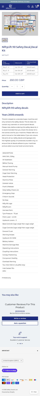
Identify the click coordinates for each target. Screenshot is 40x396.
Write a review (20, 318)
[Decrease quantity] (12, 87)
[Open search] (29, 6)
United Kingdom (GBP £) (11, 360)
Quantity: (5, 86)
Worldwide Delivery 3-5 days (20, 1)
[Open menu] (3, 6)
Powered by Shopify (8, 392)
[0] (36, 6)
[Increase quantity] (22, 87)
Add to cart (20, 94)
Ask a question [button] (20, 323)
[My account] (32, 6)
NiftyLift (5, 55)
